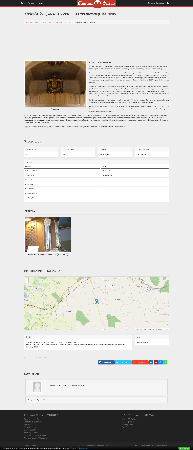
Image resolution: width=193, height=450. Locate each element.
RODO (136, 446)
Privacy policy (82, 448)
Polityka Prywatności (160, 446)
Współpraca (127, 427)
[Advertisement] (96, 43)
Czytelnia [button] (151, 3)
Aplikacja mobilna (129, 422)
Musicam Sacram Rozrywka (35, 435)
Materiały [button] (39, 3)
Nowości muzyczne (32, 427)
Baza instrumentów (31, 419)
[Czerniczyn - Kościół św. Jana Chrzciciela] (96, 301)
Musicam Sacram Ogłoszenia (35, 438)
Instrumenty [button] (160, 3)
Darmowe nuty (30, 430)
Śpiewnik (27, 424)
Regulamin (146, 446)
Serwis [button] (23, 3)
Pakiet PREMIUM (129, 419)
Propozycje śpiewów (32, 422)
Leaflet (137, 329)
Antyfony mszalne (31, 433)
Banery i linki (127, 424)
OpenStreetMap (146, 329)
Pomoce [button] (31, 3)
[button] (167, 3)
